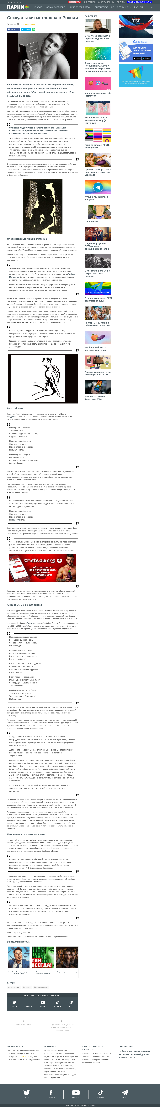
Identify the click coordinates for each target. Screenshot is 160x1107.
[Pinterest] (21, 2)
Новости (38, 7)
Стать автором (107, 2)
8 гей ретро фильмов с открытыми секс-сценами (97, 273)
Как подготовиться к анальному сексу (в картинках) (96, 120)
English (138, 7)
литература (14, 987)
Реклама (121, 2)
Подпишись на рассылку (139, 2)
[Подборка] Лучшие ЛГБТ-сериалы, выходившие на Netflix (97, 246)
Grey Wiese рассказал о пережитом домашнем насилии (97, 38)
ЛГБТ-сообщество (80, 7)
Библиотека (101, 7)
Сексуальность (41, 987)
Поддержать (74, 2)
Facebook (15, 29)
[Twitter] (12, 2)
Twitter (27, 29)
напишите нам (23, 1056)
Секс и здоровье (55, 7)
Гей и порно (91, 221)
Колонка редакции (27, 24)
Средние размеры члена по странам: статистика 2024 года (98, 172)
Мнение (27, 987)
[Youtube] (15, 2)
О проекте (90, 2)
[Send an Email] (18, 2)
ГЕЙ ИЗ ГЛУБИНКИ (120, 7)
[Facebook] (9, 2)
